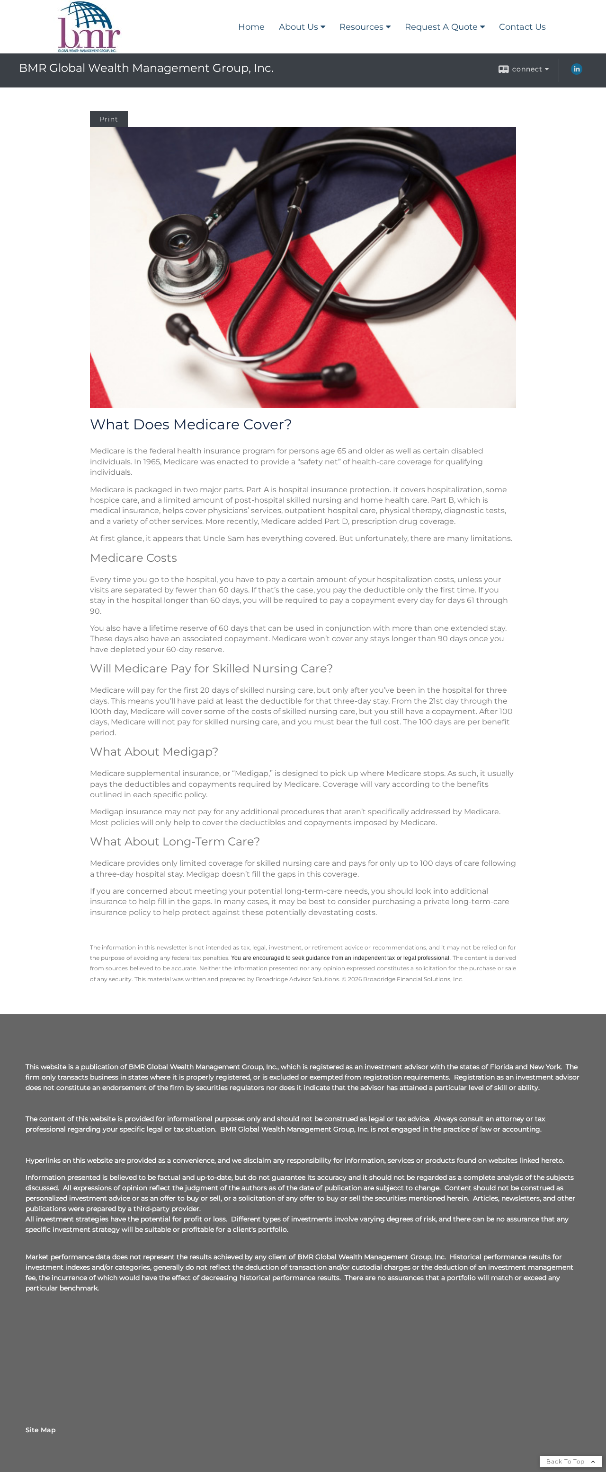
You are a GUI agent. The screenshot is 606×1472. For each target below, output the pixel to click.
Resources (361, 27)
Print (108, 119)
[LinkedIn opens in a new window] (576, 72)
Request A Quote (441, 27)
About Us (298, 27)
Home (251, 27)
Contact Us (522, 27)
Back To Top (566, 1461)
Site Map (41, 1430)
